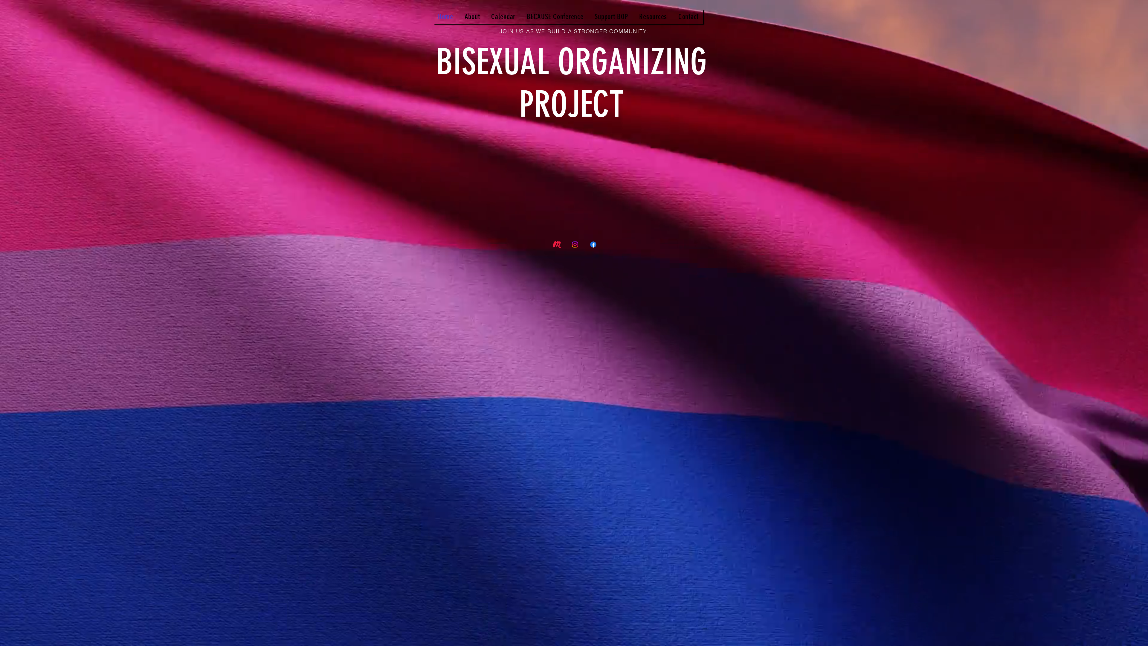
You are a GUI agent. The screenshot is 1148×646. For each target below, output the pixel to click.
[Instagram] (575, 244)
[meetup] (557, 244)
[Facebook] (593, 244)
